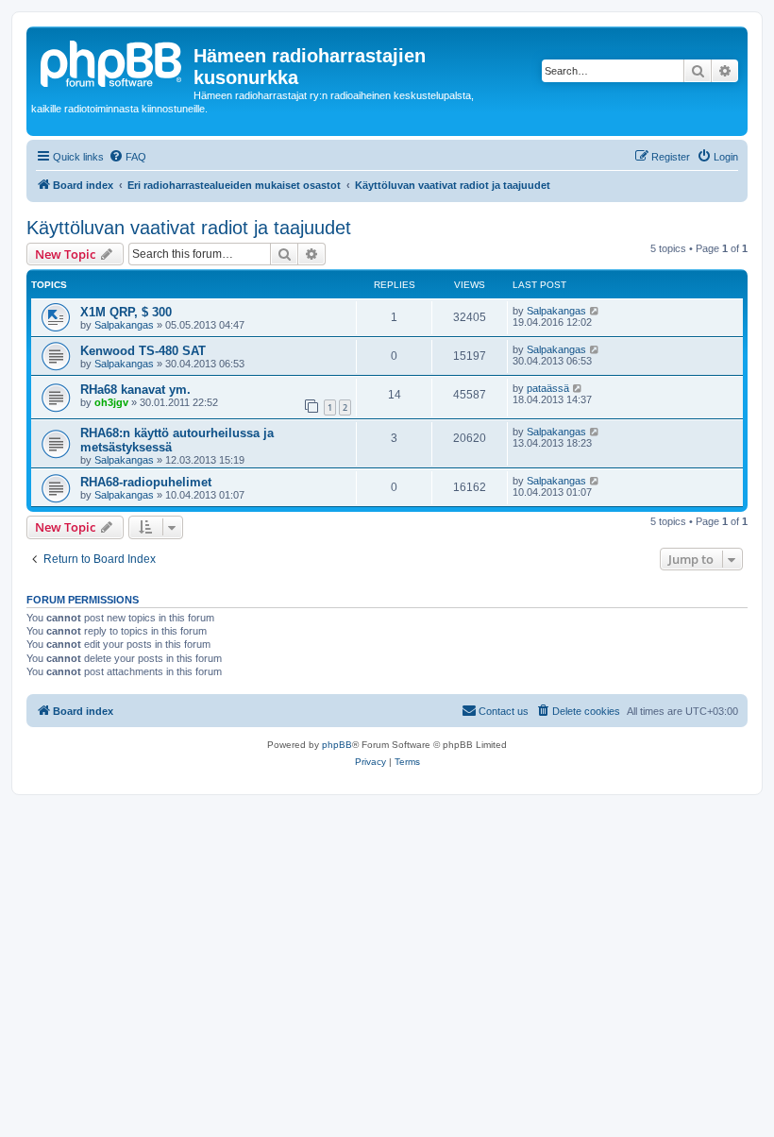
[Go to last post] (595, 310)
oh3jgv (111, 402)
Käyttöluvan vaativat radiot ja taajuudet (188, 227)
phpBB (337, 744)
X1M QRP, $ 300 (126, 312)
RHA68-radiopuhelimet (145, 482)
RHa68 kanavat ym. (135, 389)
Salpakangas (124, 325)
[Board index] (112, 61)
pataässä (548, 388)
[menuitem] (127, 156)
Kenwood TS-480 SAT (143, 351)
